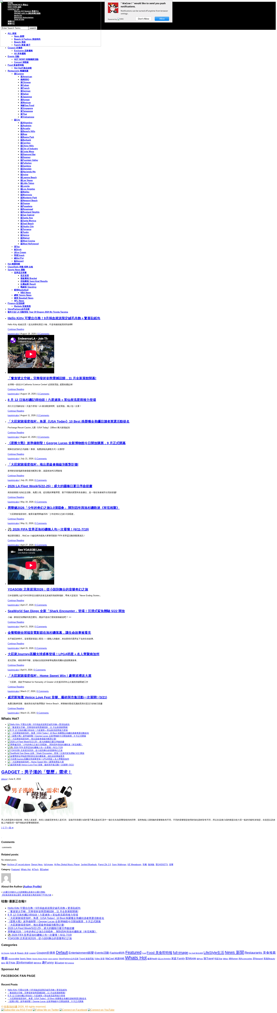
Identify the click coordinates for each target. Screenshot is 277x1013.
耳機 (145, 864)
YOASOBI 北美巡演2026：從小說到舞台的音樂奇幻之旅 (48, 589)
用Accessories (245, 958)
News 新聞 (234, 952)
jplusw (4, 779)
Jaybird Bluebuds (89, 864)
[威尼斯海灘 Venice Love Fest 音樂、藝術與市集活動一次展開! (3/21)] (41, 765)
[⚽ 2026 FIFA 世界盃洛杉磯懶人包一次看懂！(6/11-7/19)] (35, 747)
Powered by (112, 19)
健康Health (152, 958)
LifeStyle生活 (214, 953)
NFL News (19, 301)
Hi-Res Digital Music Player (67, 864)
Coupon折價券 (46, 952)
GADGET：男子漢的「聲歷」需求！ (36, 772)
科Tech (35, 869)
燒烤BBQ (25, 79)
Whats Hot (26, 869)
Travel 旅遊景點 (86, 958)
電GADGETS (161, 864)
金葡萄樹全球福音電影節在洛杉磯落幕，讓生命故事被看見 (49, 632)
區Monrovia (26, 195)
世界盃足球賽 (20, 272)
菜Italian (25, 94)
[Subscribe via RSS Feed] (16, 1010)
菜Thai (24, 114)
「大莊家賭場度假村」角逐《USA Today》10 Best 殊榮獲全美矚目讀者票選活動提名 (69, 421)
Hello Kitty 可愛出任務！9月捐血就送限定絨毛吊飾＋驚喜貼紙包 (54, 318)
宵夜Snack (19, 255)
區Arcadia (25, 128)
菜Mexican (26, 102)
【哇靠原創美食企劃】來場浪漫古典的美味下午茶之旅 (26, 895)
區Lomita (25, 186)
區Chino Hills (27, 146)
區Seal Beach (27, 223)
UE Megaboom (134, 864)
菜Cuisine (19, 74)
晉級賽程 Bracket (29, 278)
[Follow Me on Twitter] (46, 1010)
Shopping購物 (13, 959)
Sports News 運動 (16, 270)
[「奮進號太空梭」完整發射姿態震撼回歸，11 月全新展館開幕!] (38, 727)
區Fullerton (26, 163)
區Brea (24, 134)
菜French (25, 88)
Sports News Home (39, 959)
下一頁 (8, 827)
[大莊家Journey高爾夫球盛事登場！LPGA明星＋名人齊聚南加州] (38, 759)
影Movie (190, 958)
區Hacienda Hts (28, 172)
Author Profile (32, 886)
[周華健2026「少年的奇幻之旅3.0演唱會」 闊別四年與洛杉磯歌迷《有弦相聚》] (45, 744)
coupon (32, 953)
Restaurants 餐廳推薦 (18, 71)
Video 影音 (100, 958)
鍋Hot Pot (19, 258)
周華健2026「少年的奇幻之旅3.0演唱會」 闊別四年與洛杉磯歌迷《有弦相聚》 (64, 507)
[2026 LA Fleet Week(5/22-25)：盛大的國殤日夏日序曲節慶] (36, 741)
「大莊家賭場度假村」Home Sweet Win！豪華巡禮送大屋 (49, 675)
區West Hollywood (30, 244)
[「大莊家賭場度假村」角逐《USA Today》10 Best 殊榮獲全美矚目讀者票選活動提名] (48, 733)
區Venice (25, 235)
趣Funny (48, 962)
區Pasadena (26, 206)
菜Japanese (26, 97)
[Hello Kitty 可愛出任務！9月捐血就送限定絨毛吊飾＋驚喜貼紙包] (39, 724)
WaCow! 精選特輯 (114, 958)
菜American (26, 76)
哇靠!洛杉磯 (10, 1006)
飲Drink (17, 249)
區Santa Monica (28, 221)
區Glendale (26, 169)
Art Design (5, 953)
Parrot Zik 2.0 (104, 864)
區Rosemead (27, 209)
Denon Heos (37, 864)
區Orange (25, 203)
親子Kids (10, 962)
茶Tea (17, 246)
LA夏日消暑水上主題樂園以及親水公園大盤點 (24, 892)
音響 (171, 864)
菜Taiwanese (27, 111)
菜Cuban (25, 85)
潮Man (225, 959)
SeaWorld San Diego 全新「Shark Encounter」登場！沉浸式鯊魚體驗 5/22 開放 (66, 611)
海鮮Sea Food (27, 105)
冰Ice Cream (20, 252)
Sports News (26, 958)
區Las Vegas (27, 180)
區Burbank (26, 140)
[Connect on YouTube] (101, 1010)
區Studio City (27, 226)
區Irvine (24, 174)
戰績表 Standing (28, 287)
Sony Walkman (119, 864)
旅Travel (209, 958)
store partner (53, 959)
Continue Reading (16, 329)
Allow (162, 18)
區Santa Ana (27, 218)
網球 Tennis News (22, 295)
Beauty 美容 (23, 953)
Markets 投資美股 (22, 306)
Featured (15, 869)
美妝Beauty (269, 958)
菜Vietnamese (27, 117)
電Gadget (44, 869)
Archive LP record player (18, 864)
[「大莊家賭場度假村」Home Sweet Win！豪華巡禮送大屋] (36, 762)
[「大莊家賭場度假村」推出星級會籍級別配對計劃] (32, 739)
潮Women (233, 958)
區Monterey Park (29, 197)
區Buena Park (27, 137)
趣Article (37, 963)
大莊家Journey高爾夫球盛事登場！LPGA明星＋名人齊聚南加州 (53, 654)
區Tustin (25, 232)
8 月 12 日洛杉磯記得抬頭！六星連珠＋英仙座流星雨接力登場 (52, 400)
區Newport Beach (29, 200)
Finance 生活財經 (16, 303)
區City (17, 120)
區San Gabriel (27, 215)
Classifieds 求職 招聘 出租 (20, 267)
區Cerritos (25, 143)
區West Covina (28, 241)
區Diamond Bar (28, 154)
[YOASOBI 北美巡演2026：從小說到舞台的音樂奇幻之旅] (35, 750)
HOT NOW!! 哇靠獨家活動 (26, 59)
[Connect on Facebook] (73, 1010)
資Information (24, 962)
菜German (25, 91)
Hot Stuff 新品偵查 (23, 68)
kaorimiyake (13, 334)
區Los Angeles (28, 189)
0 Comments (43, 334)
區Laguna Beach (29, 177)
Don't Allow (143, 18)
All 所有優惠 (20, 53)
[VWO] (120, 19)
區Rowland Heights (30, 212)
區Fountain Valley (29, 160)
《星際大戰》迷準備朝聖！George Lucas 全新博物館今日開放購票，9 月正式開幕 (67, 443)
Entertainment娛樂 (81, 952)
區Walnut (25, 238)
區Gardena (26, 166)
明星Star (218, 959)
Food (144, 953)
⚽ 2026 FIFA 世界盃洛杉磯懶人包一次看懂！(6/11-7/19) (48, 529)
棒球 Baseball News (23, 298)
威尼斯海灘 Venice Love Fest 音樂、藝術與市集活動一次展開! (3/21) (57, 697)
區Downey (25, 157)
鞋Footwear (69, 963)
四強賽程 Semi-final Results (34, 281)
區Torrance (26, 229)
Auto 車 (13, 953)
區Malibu (25, 192)
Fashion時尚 (117, 952)
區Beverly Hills (28, 131)
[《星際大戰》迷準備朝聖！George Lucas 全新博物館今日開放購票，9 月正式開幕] (47, 736)
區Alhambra (26, 123)
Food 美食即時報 (16, 65)
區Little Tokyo (27, 183)
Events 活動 (13, 56)
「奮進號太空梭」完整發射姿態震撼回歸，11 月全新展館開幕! (52, 378)
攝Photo (200, 959)
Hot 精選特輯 (14, 264)
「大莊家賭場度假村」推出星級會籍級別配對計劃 (43, 464)
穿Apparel (258, 958)
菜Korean (25, 99)
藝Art (3, 963)
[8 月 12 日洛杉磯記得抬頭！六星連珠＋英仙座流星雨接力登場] (38, 730)
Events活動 (102, 952)
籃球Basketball (21, 290)
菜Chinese (26, 82)
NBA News (26, 292)
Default (62, 952)
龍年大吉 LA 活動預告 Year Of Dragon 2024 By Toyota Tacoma (38, 312)
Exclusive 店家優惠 (23, 50)
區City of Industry (29, 148)
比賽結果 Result (28, 284)
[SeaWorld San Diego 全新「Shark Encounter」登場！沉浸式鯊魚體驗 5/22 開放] (46, 753)
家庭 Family (178, 958)
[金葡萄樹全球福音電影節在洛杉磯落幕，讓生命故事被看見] (36, 756)
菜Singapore (27, 108)
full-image (48, 864)
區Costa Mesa (27, 151)
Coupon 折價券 (15, 48)
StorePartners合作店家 (19, 309)
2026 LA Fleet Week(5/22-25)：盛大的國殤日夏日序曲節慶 (50, 486)
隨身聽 (151, 864)
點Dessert (19, 261)
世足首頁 (25, 275)
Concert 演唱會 (21, 62)
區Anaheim (26, 125)
